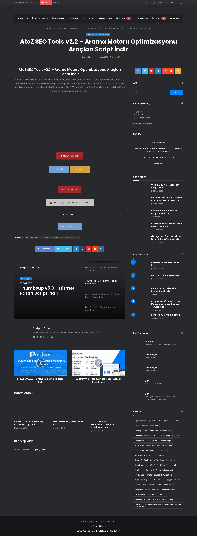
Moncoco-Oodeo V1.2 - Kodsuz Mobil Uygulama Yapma (157, 435)
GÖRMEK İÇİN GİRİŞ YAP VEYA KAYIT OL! (70, 203)
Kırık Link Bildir (70, 226)
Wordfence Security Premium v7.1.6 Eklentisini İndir (155, 490)
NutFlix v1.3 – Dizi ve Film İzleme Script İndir (163, 290)
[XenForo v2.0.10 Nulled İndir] (141, 319)
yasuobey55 (151, 354)
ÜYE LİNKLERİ (70, 189)
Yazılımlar (143, 18)
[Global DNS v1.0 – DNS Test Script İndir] (141, 188)
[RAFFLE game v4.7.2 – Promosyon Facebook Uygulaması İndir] (108, 409)
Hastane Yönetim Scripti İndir (146, 426)
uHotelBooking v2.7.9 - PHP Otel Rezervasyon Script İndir (158, 480)
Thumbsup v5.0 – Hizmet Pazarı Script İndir (47, 291)
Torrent (124, 18)
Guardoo (149, 341)
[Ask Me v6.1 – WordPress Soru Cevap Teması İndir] (141, 227)
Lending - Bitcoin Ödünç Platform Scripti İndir (153, 430)
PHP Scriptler (78, 28)
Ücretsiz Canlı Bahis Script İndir (165, 264)
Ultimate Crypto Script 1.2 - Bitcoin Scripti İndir (153, 485)
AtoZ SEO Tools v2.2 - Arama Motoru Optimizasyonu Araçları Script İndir (53, 237)
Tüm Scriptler (40, 18)
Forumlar (89, 18)
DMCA (110, 531)
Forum (159, 18)
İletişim (175, 18)
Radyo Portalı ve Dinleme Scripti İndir (150, 455)
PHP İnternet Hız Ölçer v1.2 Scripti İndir (150, 450)
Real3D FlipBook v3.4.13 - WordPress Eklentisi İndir (155, 460)
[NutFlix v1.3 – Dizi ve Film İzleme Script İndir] (141, 292)
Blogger (75, 18)
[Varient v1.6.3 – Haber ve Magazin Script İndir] (141, 214)
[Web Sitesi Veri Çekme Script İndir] (70, 409)
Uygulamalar (106, 18)
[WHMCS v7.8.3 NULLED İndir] (141, 279)
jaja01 (148, 380)
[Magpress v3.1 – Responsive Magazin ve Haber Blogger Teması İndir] (141, 304)
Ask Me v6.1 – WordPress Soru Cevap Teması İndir (166, 225)
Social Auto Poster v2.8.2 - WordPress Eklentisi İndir (155, 465)
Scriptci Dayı (87, 57)
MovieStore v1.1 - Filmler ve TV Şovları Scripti (153, 440)
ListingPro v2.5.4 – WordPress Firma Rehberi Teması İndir (166, 238)
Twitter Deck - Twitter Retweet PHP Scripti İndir (154, 475)
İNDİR (60, 169)
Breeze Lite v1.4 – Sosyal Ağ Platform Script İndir (28, 423)
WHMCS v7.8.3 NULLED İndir (165, 275)
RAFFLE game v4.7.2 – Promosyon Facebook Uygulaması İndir (102, 424)
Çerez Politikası (83, 531)
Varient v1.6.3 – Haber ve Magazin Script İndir (73, 2)
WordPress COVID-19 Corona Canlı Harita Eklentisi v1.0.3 (166, 199)
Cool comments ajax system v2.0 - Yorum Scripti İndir (156, 421)
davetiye (151, 148)
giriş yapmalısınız (42, 449)
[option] (69, 290)
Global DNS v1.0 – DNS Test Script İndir (165, 186)
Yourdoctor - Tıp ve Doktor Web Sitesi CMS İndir (154, 499)
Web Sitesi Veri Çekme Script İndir (68, 423)
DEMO (81, 169)
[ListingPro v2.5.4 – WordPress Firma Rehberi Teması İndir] (141, 240)
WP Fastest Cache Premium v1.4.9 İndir (150, 494)
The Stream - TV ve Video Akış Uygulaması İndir (154, 470)
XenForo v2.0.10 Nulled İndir (165, 314)
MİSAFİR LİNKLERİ (71, 156)
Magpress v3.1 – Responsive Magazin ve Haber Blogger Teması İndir (165, 304)
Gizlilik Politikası (99, 531)
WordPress (59, 18)
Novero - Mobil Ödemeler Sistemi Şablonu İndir (153, 445)
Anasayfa (23, 18)
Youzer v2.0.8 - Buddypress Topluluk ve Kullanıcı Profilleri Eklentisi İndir (158, 505)
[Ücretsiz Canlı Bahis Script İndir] (141, 266)
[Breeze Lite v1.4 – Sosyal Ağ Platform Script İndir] (31, 409)
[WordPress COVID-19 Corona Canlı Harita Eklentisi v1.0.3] (141, 201)
